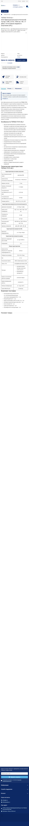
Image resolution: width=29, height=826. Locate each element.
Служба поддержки (6, 789)
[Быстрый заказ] (26, 342)
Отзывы (10, 88)
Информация (18, 88)
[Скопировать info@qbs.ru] (19, 5)
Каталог (3, 793)
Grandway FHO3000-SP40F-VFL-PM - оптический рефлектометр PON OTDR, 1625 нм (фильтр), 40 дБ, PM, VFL (14, 488)
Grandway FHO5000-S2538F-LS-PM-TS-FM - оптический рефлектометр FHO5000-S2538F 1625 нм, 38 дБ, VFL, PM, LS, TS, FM (14, 426)
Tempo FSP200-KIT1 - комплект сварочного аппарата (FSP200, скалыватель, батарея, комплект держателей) (13, 549)
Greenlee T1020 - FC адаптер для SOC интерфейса (13, 608)
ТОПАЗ (18, 57)
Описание (3, 88)
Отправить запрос (18, 7)
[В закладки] (26, 30)
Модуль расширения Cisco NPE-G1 (9, 753)
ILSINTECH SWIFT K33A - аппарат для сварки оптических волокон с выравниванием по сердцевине (14, 518)
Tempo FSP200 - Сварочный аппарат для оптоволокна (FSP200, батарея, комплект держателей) (14, 333)
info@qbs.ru (5, 98)
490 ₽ (18, 67)
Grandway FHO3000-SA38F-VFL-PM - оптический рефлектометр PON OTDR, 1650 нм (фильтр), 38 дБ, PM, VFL (14, 365)
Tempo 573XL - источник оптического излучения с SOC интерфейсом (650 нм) (14, 578)
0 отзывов (9, 62)
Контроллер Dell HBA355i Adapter (9, 636)
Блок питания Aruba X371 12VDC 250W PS (11, 665)
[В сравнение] (26, 33)
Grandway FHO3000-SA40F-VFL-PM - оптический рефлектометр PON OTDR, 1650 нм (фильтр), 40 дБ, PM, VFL (14, 395)
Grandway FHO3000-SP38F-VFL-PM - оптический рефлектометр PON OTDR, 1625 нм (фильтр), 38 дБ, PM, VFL (14, 457)
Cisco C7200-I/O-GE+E (6, 724)
